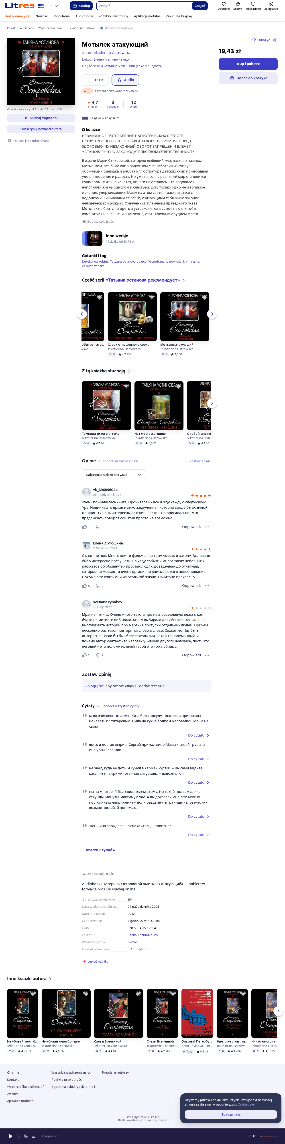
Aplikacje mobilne (147, 16)
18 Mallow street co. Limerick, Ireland (142, 1120)
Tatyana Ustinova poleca (128, 262)
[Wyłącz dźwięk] (262, 1136)
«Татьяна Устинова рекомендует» (131, 66)
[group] (147, 492)
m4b (131, 949)
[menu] (54, 5)
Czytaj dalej (246, 1104)
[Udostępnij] (275, 40)
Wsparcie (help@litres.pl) (25, 1087)
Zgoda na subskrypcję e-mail (73, 1087)
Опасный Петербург (197, 1041)
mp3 (139, 949)
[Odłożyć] (99, 297)
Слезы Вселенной (108, 1041)
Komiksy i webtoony (113, 16)
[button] (92, 103)
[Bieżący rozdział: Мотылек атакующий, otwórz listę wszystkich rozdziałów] (33, 1136)
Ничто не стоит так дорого (232, 1041)
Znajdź (200, 6)
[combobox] (144, 6)
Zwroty (12, 1094)
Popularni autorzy (115, 1072)
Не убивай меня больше (22, 1041)
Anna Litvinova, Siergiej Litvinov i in (197, 1046)
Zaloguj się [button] (95, 686)
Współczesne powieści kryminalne (173, 262)
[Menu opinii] (207, 527)
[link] (140, 490)
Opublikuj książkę (179, 16)
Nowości (42, 16)
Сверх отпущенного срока (128, 345)
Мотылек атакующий (176, 345)
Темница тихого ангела (100, 434)
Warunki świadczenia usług (71, 1072)
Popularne (62, 16)
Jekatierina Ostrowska (124, 349)
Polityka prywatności (66, 1080)
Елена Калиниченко (143, 935)
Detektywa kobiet (95, 262)
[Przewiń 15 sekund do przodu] (25, 1136)
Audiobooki (84, 16)
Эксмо (132, 942)
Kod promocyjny (17, 16)
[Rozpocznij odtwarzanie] (10, 1136)
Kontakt (13, 1080)
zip (146, 949)
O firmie (13, 1072)
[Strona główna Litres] (24, 6)
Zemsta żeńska (93, 266)
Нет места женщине (150, 434)
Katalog (84, 6)
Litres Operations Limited (143, 1117)
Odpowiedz (192, 526)
